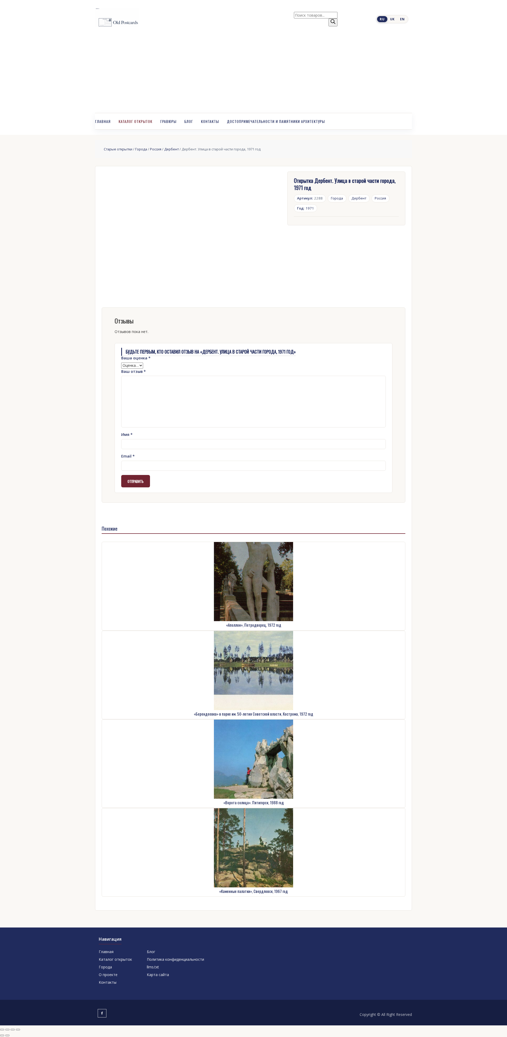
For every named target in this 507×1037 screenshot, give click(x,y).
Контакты (210, 121)
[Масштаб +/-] (2, 1029)
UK (392, 19)
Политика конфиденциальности (175, 959)
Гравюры (168, 121)
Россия (155, 149)
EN (402, 19)
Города (141, 149)
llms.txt (153, 966)
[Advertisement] (253, 73)
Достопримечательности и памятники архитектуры (276, 121)
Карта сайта (158, 974)
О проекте (108, 974)
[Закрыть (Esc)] (18, 1029)
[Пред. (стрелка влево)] (2, 1035)
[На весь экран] (7, 1029)
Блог (188, 121)
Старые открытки (118, 149)
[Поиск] (332, 22)
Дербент (171, 149)
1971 (305, 208)
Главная (103, 121)
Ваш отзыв (133, 371)
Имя (127, 434)
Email (128, 456)
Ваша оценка (136, 357)
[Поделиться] (13, 1029)
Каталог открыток (135, 121)
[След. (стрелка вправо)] (7, 1035)
